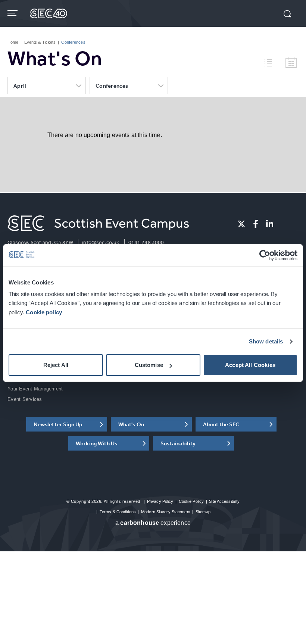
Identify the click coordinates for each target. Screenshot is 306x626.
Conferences (112, 85)
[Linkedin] (269, 224)
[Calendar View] (291, 63)
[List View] (271, 61)
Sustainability (178, 443)
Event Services (24, 399)
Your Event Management (35, 389)
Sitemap (203, 512)
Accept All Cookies (250, 365)
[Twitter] (241, 224)
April (19, 85)
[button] (287, 15)
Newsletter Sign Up (58, 424)
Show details (266, 341)
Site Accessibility (224, 501)
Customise (149, 365)
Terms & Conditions (118, 512)
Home (12, 42)
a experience (153, 523)
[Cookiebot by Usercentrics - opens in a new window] (264, 255)
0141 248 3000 (146, 242)
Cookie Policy (191, 501)
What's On (131, 424)
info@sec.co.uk (100, 242)
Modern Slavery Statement (165, 512)
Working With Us (96, 443)
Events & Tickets (40, 42)
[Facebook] (255, 224)
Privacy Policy (160, 501)
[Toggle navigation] (13, 13)
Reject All (56, 365)
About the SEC (221, 424)
